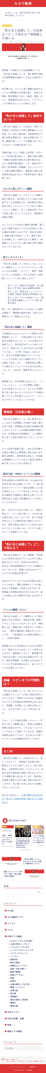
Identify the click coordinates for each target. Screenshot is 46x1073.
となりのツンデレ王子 (20, 947)
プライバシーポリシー (18, 1067)
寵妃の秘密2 (15, 972)
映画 (9, 1025)
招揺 (12, 978)
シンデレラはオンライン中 (21, 950)
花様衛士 (14, 997)
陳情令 (13, 1003)
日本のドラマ (7, 25)
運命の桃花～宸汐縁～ (20, 1000)
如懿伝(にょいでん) (18, 966)
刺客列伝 (14, 959)
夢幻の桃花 (15, 963)
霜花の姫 (14, 1006)
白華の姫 (14, 990)
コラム (10, 930)
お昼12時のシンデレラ (20, 944)
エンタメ (11, 923)
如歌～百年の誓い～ (19, 969)
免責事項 (32, 1067)
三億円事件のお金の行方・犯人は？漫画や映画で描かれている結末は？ (22, 799)
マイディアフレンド (19, 953)
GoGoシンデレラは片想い (21, 941)
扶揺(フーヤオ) (16, 975)
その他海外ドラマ (15, 917)
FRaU (26, 352)
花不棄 (13, 993)
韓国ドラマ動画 (14, 1031)
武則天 (13, 981)
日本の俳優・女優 (15, 1018)
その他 (10, 910)
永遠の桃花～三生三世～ (20, 984)
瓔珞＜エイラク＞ (18, 987)
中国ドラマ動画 (14, 936)
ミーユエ (14, 956)
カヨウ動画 (23, 3)
